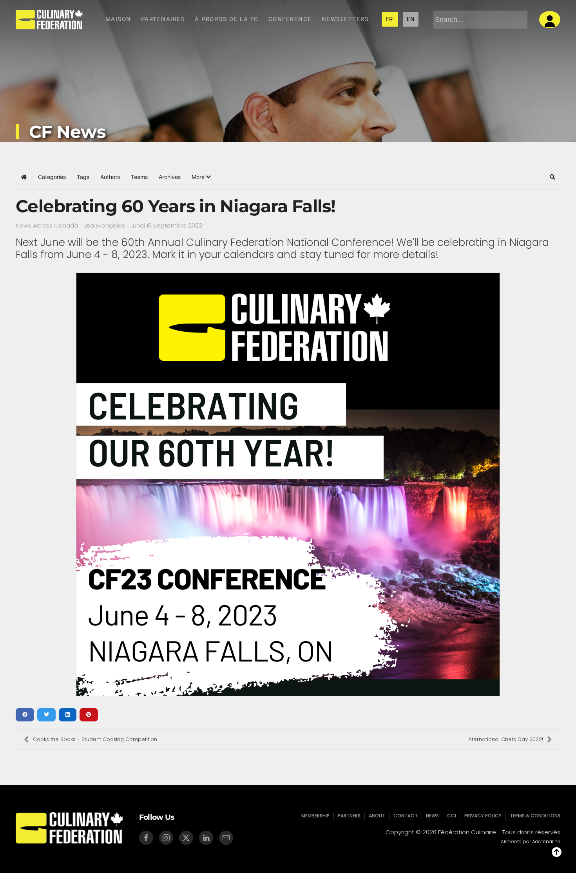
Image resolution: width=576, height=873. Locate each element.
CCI (451, 815)
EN (411, 19)
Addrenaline (546, 841)
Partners (349, 815)
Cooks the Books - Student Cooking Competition (95, 739)
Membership (315, 815)
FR (390, 19)
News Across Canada (47, 225)
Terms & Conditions (535, 815)
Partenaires (163, 19)
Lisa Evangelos (104, 225)
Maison (118, 19)
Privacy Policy (483, 815)
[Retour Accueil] (49, 19)
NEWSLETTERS (345, 19)
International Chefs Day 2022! (505, 739)
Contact (405, 815)
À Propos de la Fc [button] (227, 19)
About (377, 815)
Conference (290, 19)
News (432, 815)
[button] (201, 177)
